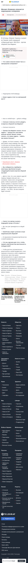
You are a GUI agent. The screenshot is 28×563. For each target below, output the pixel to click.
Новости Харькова (7, 328)
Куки (13, 561)
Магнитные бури (20, 419)
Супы (17, 495)
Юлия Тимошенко (7, 476)
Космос (4, 387)
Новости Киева (6, 325)
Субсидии (19, 333)
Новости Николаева (5, 352)
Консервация (19, 492)
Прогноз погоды (20, 348)
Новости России (6, 409)
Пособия (18, 345)
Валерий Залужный (5, 467)
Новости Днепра (6, 330)
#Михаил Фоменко (14, 279)
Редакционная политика (8, 529)
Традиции (18, 461)
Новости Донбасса (7, 346)
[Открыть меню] (2, 2)
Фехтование (19, 375)
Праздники (18, 450)
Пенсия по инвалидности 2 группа (6, 494)
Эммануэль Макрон (5, 463)
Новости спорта (20, 358)
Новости (3, 322)
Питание (18, 387)
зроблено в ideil (5, 558)
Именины (18, 469)
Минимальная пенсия (6, 503)
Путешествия (20, 411)
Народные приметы (19, 458)
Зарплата (18, 325)
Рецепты (17, 486)
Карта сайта (5, 545)
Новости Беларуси (7, 417)
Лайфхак (18, 417)
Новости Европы (7, 403)
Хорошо (21, 561)
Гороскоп (18, 403)
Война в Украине (6, 427)
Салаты (18, 500)
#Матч (7, 279)
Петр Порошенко (7, 473)
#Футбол (7, 275)
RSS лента (5, 550)
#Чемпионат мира (10, 277)
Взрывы (4, 434)
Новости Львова (6, 336)
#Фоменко (21, 280)
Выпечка (18, 490)
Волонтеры (5, 442)
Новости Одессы (7, 333)
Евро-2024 (19, 372)
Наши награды (6, 537)
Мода (17, 409)
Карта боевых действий (6, 431)
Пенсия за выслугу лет (7, 507)
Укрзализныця (6, 376)
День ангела (19, 467)
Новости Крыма (6, 349)
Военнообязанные (21, 438)
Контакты (4, 539)
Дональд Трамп (6, 457)
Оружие (4, 440)
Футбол (18, 361)
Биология (5, 390)
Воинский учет (20, 441)
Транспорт (5, 366)
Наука (3, 381)
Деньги (4, 363)
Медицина (19, 336)
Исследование (20, 395)
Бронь (17, 433)
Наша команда (6, 542)
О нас (3, 524)
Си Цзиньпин (6, 460)
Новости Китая (6, 414)
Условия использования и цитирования (13, 531)
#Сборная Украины (16, 275)
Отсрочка (18, 436)
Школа (18, 338)
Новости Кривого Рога (7, 343)
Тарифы (4, 371)
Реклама (4, 534)
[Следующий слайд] (26, 5)
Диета (17, 390)
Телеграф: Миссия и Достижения (11, 547)
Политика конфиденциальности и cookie (13, 526)
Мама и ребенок (20, 385)
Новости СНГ (6, 411)
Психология (19, 392)
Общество (18, 322)
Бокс (17, 364)
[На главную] (14, 2)
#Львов (18, 277)
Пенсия (3, 486)
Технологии (5, 385)
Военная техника (7, 445)
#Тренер (23, 279)
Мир (2, 400)
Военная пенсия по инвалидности (7, 499)
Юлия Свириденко (7, 481)
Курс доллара (6, 373)
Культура (18, 414)
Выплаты (18, 330)
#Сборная (24, 277)
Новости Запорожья (5, 339)
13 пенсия (5, 490)
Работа (18, 328)
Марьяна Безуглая (7, 479)
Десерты (18, 498)
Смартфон (5, 395)
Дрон (3, 392)
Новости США (6, 406)
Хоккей (18, 369)
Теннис (18, 367)
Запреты (18, 464)
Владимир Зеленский (5, 454)
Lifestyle (17, 400)
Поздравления (20, 422)
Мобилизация (19, 427)
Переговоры (5, 437)
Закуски (18, 503)
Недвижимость (6, 368)
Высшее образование (19, 342)
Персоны (4, 450)
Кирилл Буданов (6, 471)
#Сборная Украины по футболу (14, 282)
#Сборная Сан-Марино (11, 280)
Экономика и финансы (5, 359)
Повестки (18, 430)
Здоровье (18, 381)
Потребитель (19, 406)
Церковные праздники (19, 454)
